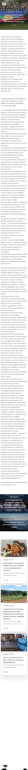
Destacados (11, 11)
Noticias (18, 11)
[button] (26, 3)
